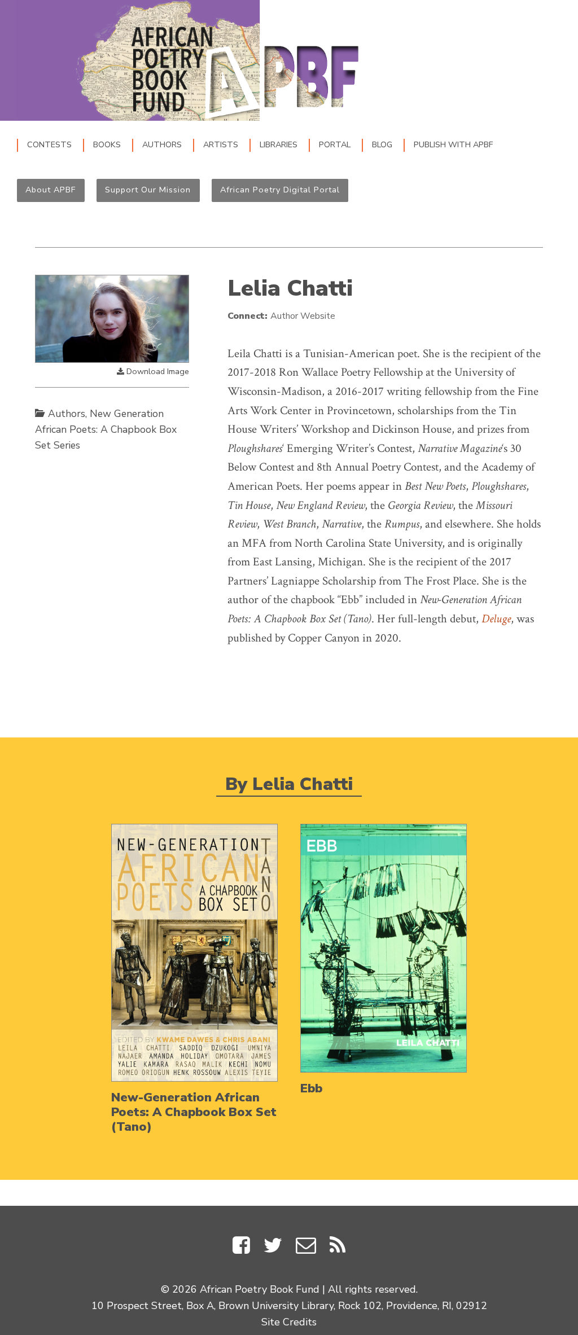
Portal (335, 144)
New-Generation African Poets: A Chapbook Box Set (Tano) (194, 1112)
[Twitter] (273, 1248)
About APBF (50, 189)
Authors (162, 144)
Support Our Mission (148, 189)
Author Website (302, 316)
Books (107, 144)
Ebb (311, 1088)
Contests (49, 144)
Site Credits (289, 1322)
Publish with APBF (453, 144)
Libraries (278, 144)
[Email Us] (306, 1248)
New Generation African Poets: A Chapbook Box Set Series (106, 429)
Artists (220, 144)
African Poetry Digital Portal (280, 189)
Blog (382, 144)
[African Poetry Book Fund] (194, 60)
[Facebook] (241, 1248)
